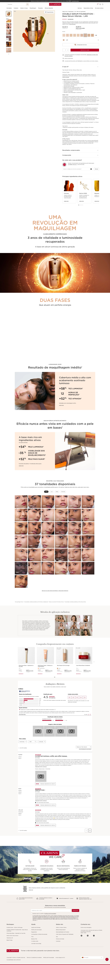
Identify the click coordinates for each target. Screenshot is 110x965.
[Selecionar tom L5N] (89, 35)
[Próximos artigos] (9, 54)
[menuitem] (97, 4)
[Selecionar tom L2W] (71, 35)
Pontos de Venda (60, 938)
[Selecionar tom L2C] (67, 35)
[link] (80, 28)
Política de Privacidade (50, 913)
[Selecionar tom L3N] (74, 35)
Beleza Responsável (60, 929)
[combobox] (92, 957)
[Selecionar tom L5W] (92, 35)
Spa (57, 936)
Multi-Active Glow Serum (12, 935)
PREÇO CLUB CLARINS (80, 28)
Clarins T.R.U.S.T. (72, 164)
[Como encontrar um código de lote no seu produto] (91, 169)
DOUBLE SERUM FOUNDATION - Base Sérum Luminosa (17, 930)
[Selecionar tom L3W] (78, 35)
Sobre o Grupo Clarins (61, 927)
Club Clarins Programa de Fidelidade (64, 934)
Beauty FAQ (34, 938)
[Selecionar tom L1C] (64, 35)
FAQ (32, 936)
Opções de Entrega (35, 927)
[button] (8, 13)
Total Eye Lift (10, 937)
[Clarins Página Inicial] (55, 4)
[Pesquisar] (27, 4)
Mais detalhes (72, 24)
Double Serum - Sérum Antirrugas (14, 927)
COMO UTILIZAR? (65, 77)
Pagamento (34, 932)
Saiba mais (66, 201)
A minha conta (34, 941)
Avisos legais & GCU (60, 957)
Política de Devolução (36, 929)
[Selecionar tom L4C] (81, 35)
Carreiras (58, 941)
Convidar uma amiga (36, 943)
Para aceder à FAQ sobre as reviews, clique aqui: (55, 686)
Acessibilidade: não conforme (14, 959)
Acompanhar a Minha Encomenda (39, 934)
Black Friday (9, 940)
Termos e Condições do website (34, 957)
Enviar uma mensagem (86, 927)
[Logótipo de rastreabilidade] (64, 165)
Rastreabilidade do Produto (62, 932)
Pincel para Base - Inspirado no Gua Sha (16, 933)
